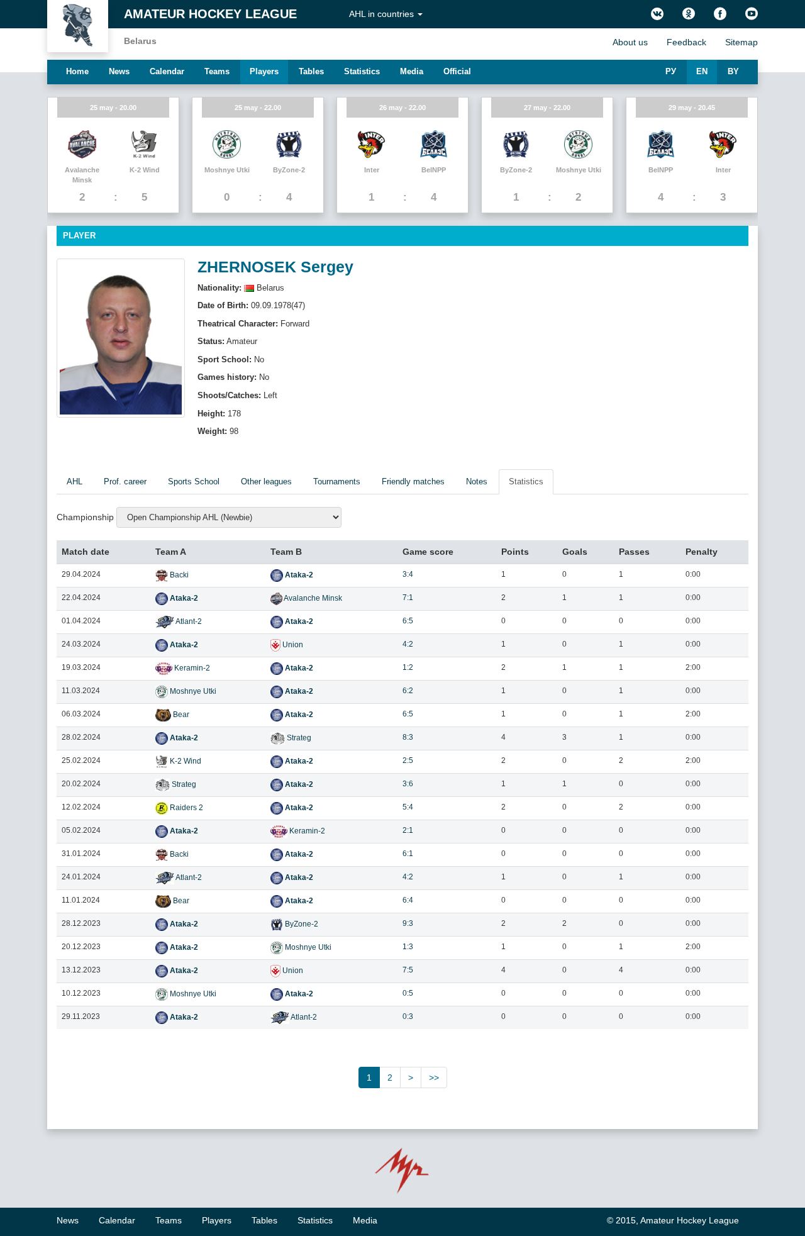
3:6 (407, 783)
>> (434, 1077)
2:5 (407, 760)
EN (702, 71)
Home (77, 71)
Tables (311, 71)
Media (411, 71)
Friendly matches (413, 481)
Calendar (167, 71)
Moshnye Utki (192, 691)
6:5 (407, 620)
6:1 (407, 853)
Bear (180, 714)
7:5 (407, 970)
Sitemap (741, 42)
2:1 (407, 830)
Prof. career (125, 481)
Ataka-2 (298, 575)
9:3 (407, 923)
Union (291, 644)
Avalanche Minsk (312, 598)
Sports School (193, 481)
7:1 (407, 597)
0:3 (407, 1016)
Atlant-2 (188, 621)
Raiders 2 (185, 807)
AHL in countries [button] (382, 14)
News (119, 71)
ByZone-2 (300, 924)
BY (733, 71)
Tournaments (336, 481)
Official (457, 71)
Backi (178, 575)
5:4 (407, 807)
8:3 (407, 737)
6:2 (407, 690)
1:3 (407, 946)
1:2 (407, 667)
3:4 (407, 574)
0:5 (407, 993)
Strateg (298, 737)
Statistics (362, 71)
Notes (476, 481)
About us (630, 42)
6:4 (407, 900)
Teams (217, 71)
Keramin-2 (191, 668)
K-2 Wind (184, 761)
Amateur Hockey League (210, 14)
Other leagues (266, 481)
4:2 (407, 644)
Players (264, 71)
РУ (670, 71)
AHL (74, 481)
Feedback (686, 42)
